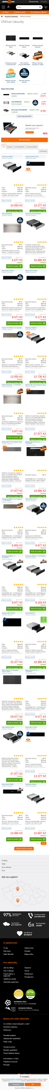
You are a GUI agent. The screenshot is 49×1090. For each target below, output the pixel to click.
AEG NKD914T (30, 613)
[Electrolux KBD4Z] (12, 172)
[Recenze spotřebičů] (12, 915)
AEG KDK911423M (8, 727)
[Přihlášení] (7, 7)
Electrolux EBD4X (31, 784)
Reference (7, 1030)
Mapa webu (28, 954)
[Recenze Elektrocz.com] (18, 994)
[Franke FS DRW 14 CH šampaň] (12, 337)
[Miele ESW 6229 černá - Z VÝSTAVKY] (36, 455)
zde (33, 1088)
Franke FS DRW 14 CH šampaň (12, 328)
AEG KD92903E (16, 102)
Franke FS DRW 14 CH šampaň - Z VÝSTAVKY (12, 499)
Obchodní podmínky (11, 982)
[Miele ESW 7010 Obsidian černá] (36, 394)
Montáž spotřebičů (10, 1050)
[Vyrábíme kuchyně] (24, 933)
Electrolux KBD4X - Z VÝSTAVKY (8, 556)
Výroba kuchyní (9, 1047)
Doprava (27, 968)
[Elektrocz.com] (7, 2)
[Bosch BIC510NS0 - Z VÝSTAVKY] (36, 679)
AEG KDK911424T (31, 499)
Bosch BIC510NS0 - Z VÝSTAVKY (32, 670)
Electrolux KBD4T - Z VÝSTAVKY (36, 556)
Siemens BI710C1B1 (18, 94)
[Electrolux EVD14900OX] (6, 113)
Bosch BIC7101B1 (31, 727)
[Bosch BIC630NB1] (12, 793)
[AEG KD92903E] (6, 105)
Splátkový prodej (9, 979)
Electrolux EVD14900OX (19, 110)
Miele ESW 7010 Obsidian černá (36, 385)
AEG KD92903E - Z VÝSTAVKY (11, 385)
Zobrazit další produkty (24, 848)
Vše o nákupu (8, 971)
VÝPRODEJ (43, 151)
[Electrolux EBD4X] (36, 807)
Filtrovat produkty (24, 140)
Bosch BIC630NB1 (8, 784)
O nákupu (5, 860)
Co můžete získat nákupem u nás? (16, 1024)
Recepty (6, 1065)
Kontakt (44, 2)
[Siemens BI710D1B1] (12, 626)
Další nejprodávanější (24, 116)
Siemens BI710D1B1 (8, 613)
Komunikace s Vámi (10, 1059)
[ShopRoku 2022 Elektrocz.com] (22, 1002)
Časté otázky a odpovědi (9, 975)
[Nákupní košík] (46, 8)
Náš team (7, 951)
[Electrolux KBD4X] (36, 343)
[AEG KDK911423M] (12, 743)
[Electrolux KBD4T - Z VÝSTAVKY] (36, 579)
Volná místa (28, 948)
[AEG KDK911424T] (36, 515)
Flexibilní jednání (9, 1035)
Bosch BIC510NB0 (31, 271)
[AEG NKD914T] (36, 636)
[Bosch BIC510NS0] (12, 279)
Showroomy (33, 2)
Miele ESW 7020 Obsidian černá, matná (10, 670)
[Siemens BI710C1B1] (6, 97)
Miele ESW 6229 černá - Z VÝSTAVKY (34, 442)
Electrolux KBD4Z (7, 156)
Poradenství (29, 977)
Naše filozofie (8, 954)
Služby (4, 864)
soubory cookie (15, 1081)
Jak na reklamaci (6, 867)
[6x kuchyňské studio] (36, 924)
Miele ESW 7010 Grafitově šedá (12, 442)
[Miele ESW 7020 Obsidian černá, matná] (12, 683)
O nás (3, 870)
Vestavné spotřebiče (11, 16)
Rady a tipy (7, 1042)
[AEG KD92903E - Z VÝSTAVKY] (12, 408)
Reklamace (28, 974)
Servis (26, 971)
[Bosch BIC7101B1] (36, 736)
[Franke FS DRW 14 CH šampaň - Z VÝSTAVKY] (12, 508)
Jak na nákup (8, 968)
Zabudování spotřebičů (11, 1038)
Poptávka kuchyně (10, 1062)
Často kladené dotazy (11, 1053)
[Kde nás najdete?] (24, 894)
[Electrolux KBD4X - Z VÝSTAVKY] (12, 572)
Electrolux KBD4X (31, 328)
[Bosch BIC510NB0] (36, 279)
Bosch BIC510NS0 (8, 271)
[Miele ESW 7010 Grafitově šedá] (12, 451)
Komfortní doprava (10, 1027)
